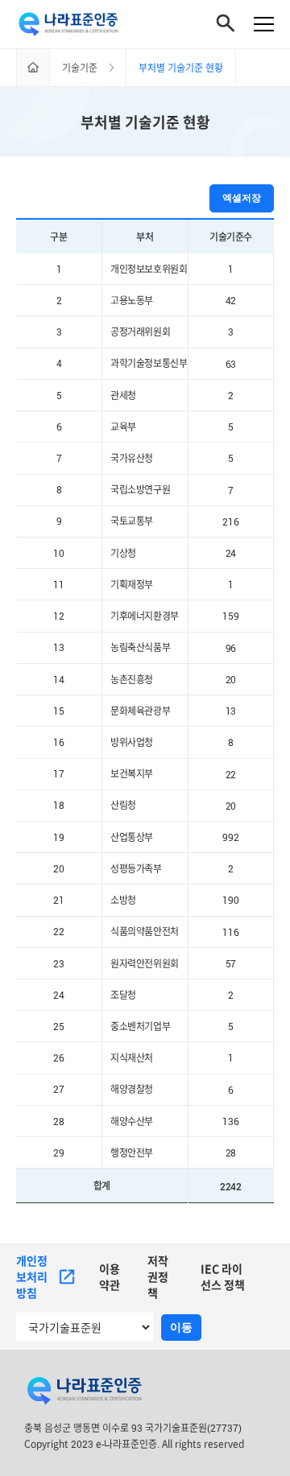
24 (231, 552)
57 (231, 963)
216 (230, 521)
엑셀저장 (241, 198)
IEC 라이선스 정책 (223, 1277)
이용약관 (109, 1277)
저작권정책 (157, 1277)
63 (231, 363)
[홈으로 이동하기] (33, 67)
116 (230, 932)
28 (231, 1153)
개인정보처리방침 (32, 1277)
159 (230, 616)
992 (230, 837)
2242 (230, 1186)
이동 (181, 1327)
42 (231, 301)
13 (231, 710)
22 (231, 774)
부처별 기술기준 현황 (145, 122)
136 (230, 1121)
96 (231, 647)
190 (230, 900)
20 (231, 679)
